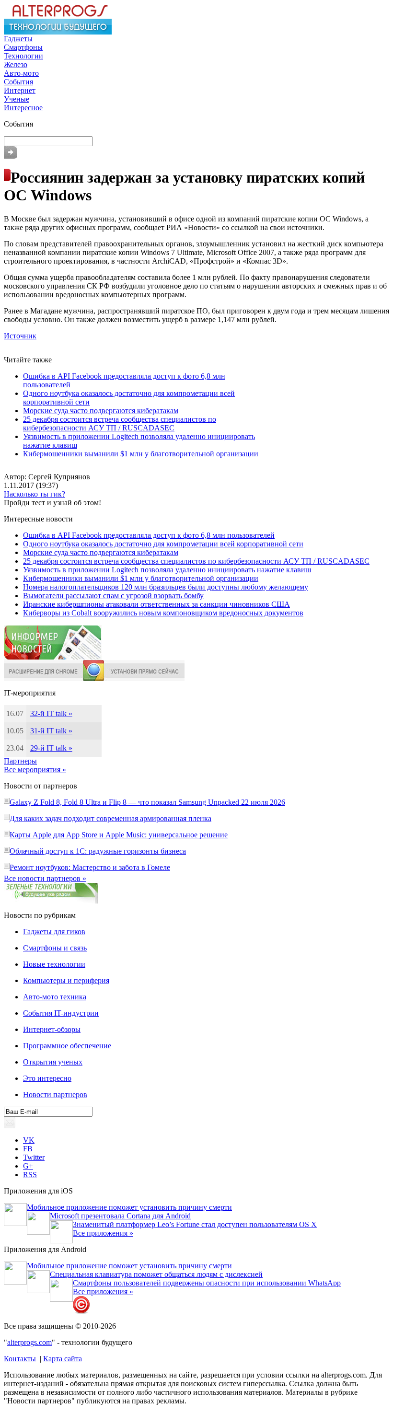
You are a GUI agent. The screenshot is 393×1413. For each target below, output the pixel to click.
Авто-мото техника (54, 997)
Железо (15, 64)
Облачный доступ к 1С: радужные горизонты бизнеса (98, 851)
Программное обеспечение (67, 1046)
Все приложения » (103, 1233)
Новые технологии (54, 964)
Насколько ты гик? (34, 494)
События (18, 82)
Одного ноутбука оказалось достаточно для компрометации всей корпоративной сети (163, 544)
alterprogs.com (29, 1342)
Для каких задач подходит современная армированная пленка (110, 818)
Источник (20, 336)
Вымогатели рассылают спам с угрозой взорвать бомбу (113, 595)
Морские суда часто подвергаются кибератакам (100, 410)
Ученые (16, 99)
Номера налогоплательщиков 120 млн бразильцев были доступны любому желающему (165, 587)
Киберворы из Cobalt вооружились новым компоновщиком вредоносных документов (163, 613)
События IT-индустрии (61, 1013)
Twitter (34, 1157)
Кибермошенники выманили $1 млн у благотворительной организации (140, 454)
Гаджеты (18, 39)
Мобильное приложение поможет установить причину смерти (129, 1207)
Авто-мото (21, 73)
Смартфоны (23, 47)
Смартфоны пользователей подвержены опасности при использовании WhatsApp (207, 1283)
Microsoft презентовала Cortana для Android (120, 1216)
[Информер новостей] (53, 657)
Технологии (23, 56)
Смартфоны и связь (55, 948)
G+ (28, 1166)
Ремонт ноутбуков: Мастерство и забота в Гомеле (90, 867)
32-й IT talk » (51, 713)
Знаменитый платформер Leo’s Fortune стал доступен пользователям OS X (195, 1224)
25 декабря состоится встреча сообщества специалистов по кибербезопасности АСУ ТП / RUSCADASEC (119, 423)
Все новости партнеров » (45, 878)
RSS (30, 1174)
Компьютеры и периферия (66, 980)
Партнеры (20, 761)
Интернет (19, 90)
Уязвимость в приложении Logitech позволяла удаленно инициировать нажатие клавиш (167, 570)
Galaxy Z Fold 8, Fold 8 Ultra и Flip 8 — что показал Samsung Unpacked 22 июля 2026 (147, 802)
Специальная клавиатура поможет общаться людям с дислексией (156, 1274)
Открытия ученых (52, 1062)
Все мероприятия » (35, 769)
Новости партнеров (55, 1094)
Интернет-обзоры (52, 1029)
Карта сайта (62, 1359)
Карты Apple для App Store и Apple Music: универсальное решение (119, 835)
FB (28, 1149)
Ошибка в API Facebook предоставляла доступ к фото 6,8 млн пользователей (149, 535)
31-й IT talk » (51, 731)
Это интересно (47, 1078)
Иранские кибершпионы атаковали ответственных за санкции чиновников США (156, 604)
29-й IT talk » (51, 748)
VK (29, 1140)
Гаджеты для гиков (54, 931)
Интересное (23, 108)
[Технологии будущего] (58, 32)
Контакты (20, 1359)
